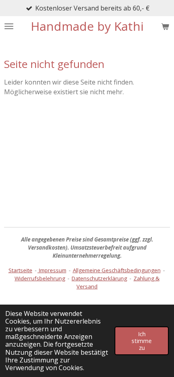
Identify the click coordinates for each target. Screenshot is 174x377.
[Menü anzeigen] (9, 26)
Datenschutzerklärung (99, 278)
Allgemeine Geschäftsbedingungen (117, 270)
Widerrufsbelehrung (40, 278)
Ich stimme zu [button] (142, 341)
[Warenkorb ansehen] (165, 26)
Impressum (52, 270)
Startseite (20, 270)
